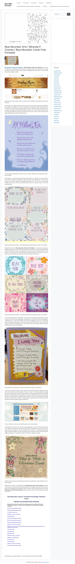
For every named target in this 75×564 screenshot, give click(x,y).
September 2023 (58, 72)
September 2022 (58, 96)
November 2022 (58, 92)
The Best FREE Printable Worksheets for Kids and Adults (28, 6)
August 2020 (57, 98)
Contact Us (45, 6)
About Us (19, 2)
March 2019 (56, 122)
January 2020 (57, 104)
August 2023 (57, 74)
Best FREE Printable (8, 4)
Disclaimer (41, 2)
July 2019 (56, 114)
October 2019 (57, 108)
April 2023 (56, 82)
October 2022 (57, 94)
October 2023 (57, 71)
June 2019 (56, 116)
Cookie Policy (34, 2)
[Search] (68, 14)
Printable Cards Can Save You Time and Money (59, 6)
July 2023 (56, 76)
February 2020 (57, 102)
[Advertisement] (62, 41)
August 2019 (57, 112)
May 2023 (56, 80)
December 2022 (57, 90)
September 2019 (58, 110)
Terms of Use (26, 2)
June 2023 (56, 78)
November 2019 (57, 106)
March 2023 (57, 84)
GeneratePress (46, 562)
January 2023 (57, 88)
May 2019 (56, 118)
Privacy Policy (48, 2)
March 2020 (57, 100)
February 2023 (57, 86)
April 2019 (56, 120)
